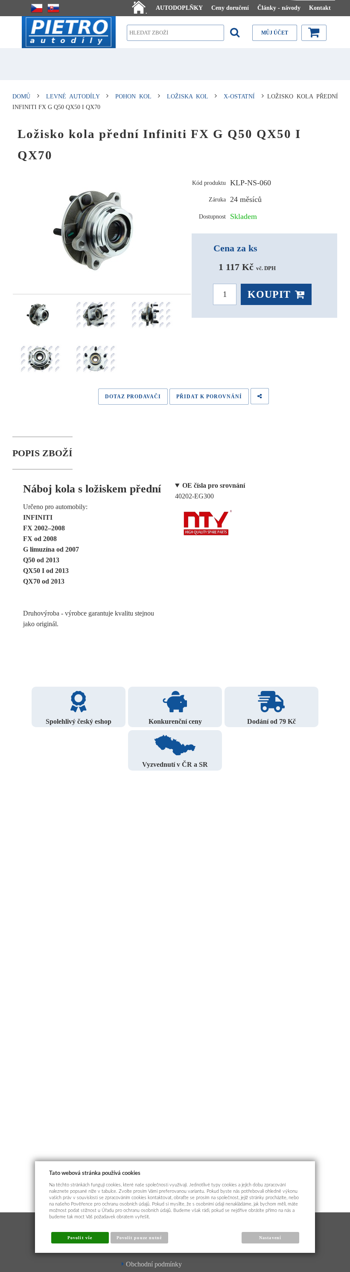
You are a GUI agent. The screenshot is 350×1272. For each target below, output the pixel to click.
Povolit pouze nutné (139, 1237)
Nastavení (270, 1237)
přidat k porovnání (209, 397)
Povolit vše (79, 1237)
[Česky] (37, 8)
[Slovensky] (53, 8)
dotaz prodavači (133, 397)
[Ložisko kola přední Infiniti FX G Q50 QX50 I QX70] (102, 230)
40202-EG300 (210, 491)
